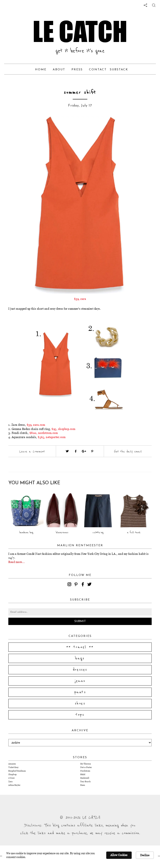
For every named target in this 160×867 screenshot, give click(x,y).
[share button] (154, 5)
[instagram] (70, 585)
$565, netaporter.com (51, 437)
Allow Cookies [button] (119, 855)
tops (80, 714)
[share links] (145, 5)
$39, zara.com (36, 424)
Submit (80, 621)
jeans (80, 680)
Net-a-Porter (86, 767)
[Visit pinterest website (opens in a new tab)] (27, 125)
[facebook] (83, 585)
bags (80, 658)
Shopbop (12, 774)
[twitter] (90, 585)
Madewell (84, 778)
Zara (10, 781)
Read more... (16, 562)
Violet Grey (13, 767)
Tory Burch (85, 781)
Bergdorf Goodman (17, 770)
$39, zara (80, 298)
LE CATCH (80, 31)
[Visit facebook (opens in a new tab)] (75, 451)
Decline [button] (144, 855)
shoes (80, 703)
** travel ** (80, 647)
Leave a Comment (32, 451)
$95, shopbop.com (63, 429)
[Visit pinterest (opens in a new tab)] (92, 451)
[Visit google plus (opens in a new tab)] (84, 451)
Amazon (12, 763)
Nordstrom (85, 770)
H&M (82, 774)
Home (40, 69)
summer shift (80, 92)
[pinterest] (77, 585)
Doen (82, 785)
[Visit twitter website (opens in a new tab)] (67, 451)
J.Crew (11, 778)
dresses (80, 669)
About (59, 69)
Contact (98, 69)
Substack (119, 69)
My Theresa (85, 763)
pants (80, 692)
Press (77, 69)
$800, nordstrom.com (43, 433)
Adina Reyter (14, 785)
